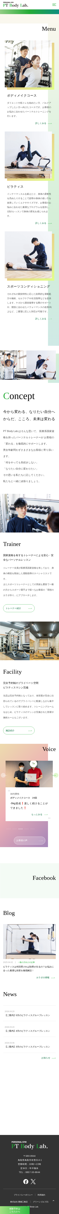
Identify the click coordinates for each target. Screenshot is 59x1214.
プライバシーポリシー (23, 1195)
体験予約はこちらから (14, 1210)
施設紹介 (10, 730)
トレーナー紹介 (13, 608)
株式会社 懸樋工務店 (19, 1202)
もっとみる (36, 814)
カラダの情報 (42, 977)
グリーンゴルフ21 (41, 1202)
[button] (54, 775)
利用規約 (41, 1195)
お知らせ (45, 1058)
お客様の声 (21, 840)
